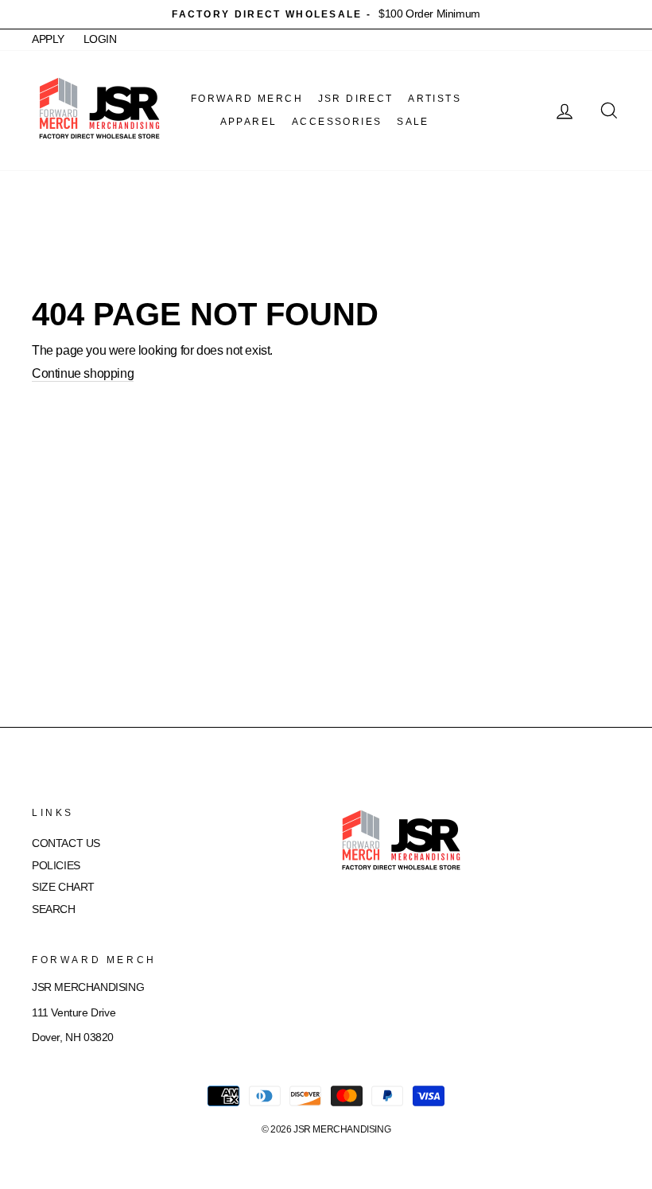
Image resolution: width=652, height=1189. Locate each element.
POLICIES (56, 866)
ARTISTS (434, 98)
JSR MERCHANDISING (341, 1129)
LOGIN (100, 39)
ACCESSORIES (337, 121)
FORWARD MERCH (247, 98)
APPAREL (248, 121)
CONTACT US (66, 843)
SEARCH (54, 909)
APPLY (48, 39)
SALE (413, 121)
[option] (326, 14)
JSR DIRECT (356, 98)
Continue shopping (83, 373)
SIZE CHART (63, 887)
